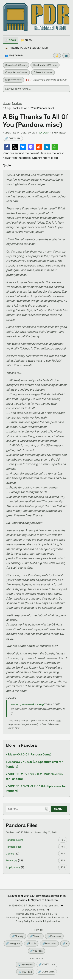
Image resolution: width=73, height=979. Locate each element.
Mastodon (49, 943)
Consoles (16, 65)
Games (10, 853)
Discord (35, 936)
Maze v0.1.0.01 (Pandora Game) (29, 754)
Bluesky (18, 936)
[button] (7, 147)
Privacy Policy (22, 921)
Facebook (54, 936)
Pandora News (14, 839)
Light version (52, 921)
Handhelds (45, 65)
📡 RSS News (25, 964)
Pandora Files (13, 846)
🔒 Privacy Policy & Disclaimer (26, 47)
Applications (13, 867)
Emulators (11, 860)
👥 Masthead (14, 55)
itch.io (31, 943)
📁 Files (26, 40)
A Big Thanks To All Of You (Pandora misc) (35, 121)
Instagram (13, 943)
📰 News (10, 40)
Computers (16, 72)
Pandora (17, 103)
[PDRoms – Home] (36, 17)
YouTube (36, 951)
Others (43, 72)
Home (6, 103)
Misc (13, 79)
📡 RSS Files (25, 972)
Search (59, 808)
